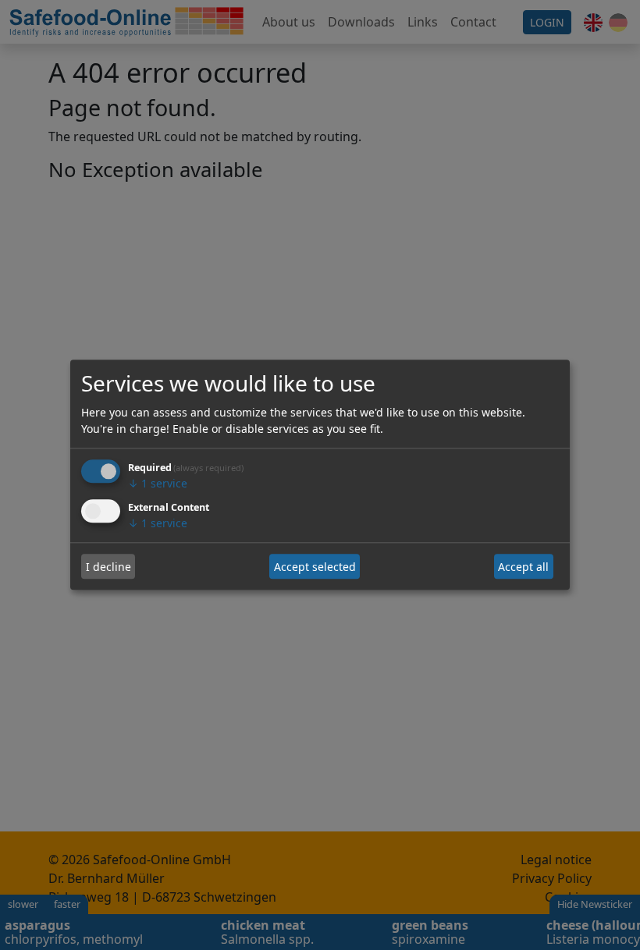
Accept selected (315, 566)
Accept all (523, 566)
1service (157, 484)
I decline (108, 566)
